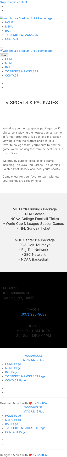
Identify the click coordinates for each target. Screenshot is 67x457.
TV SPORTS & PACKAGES (21, 34)
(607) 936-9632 (34, 314)
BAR (7, 30)
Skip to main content (13, 2)
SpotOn (42, 403)
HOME (9, 22)
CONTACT (11, 39)
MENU (9, 26)
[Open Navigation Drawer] (1, 47)
